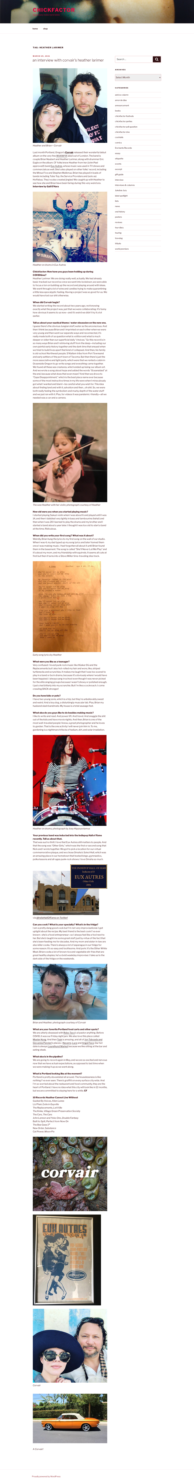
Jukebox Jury (121, 190)
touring (118, 233)
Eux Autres (56, 166)
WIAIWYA (61, 155)
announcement (122, 105)
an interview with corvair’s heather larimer (68, 60)
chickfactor (54, 10)
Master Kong (39, 1039)
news (117, 206)
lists (117, 201)
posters (118, 217)
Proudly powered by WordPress (46, 1476)
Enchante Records (123, 148)
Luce (74, 1043)
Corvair (69, 152)
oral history (120, 211)
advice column (121, 95)
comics (118, 142)
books (118, 110)
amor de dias (121, 100)
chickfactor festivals (124, 116)
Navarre (67, 1043)
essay (117, 153)
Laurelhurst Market (58, 1046)
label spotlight (121, 195)
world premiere (122, 249)
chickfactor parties (123, 121)
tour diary (119, 227)
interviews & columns (125, 185)
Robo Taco (69, 1032)
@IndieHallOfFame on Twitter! (52, 917)
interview (119, 180)
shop (45, 28)
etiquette (119, 158)
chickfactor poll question (126, 126)
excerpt (118, 169)
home (35, 28)
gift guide (119, 174)
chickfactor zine (122, 132)
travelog (119, 238)
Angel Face (88, 1043)
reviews (118, 222)
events (118, 164)
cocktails (119, 137)
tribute (118, 243)
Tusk (59, 1039)
